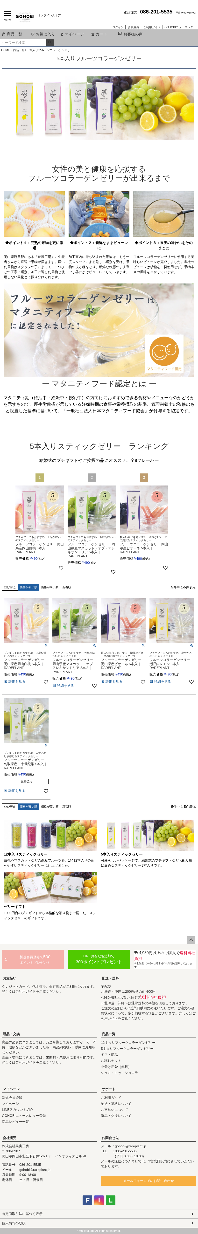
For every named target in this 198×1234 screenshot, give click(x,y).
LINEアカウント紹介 (17, 1110)
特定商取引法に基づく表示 (22, 1214)
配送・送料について (116, 1104)
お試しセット (111, 1061)
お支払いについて (114, 1110)
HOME (5, 50)
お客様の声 (133, 34)
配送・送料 (110, 978)
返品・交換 (11, 1034)
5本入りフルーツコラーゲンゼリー (127, 1049)
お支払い (9, 978)
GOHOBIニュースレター (180, 27)
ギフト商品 (109, 1055)
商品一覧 (14, 34)
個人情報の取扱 (14, 1223)
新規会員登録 (12, 1097)
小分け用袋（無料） (116, 1067)
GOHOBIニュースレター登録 (24, 1116)
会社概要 (9, 1138)
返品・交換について (116, 1116)
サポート (108, 1089)
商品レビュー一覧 (15, 1122)
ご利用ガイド (152, 27)
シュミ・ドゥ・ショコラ (119, 1073)
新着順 (66, 587)
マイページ (74, 34)
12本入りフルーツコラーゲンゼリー (128, 1043)
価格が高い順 (49, 587)
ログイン (118, 27)
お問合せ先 (110, 1138)
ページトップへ (191, 940)
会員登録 (133, 27)
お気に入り (45, 34)
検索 (50, 42)
